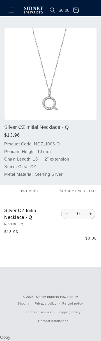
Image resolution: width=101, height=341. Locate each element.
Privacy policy (46, 303)
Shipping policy (69, 312)
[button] (11, 10)
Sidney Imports (47, 296)
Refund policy (72, 303)
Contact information (53, 321)
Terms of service (39, 312)
